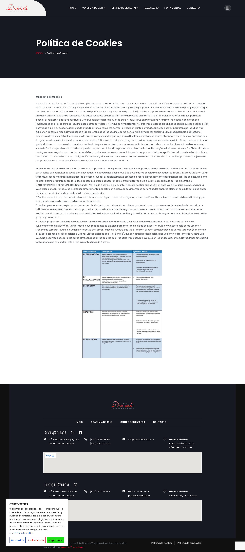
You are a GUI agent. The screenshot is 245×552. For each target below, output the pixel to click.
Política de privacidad (189, 543)
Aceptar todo (55, 540)
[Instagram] (72, 432)
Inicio (72, 7)
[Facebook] (80, 432)
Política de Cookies (161, 543)
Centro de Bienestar (124, 7)
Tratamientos (172, 7)
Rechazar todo (36, 540)
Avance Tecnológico (72, 547)
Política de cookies (24, 533)
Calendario (151, 7)
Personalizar (17, 540)
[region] (37, 522)
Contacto (193, 7)
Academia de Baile (93, 7)
